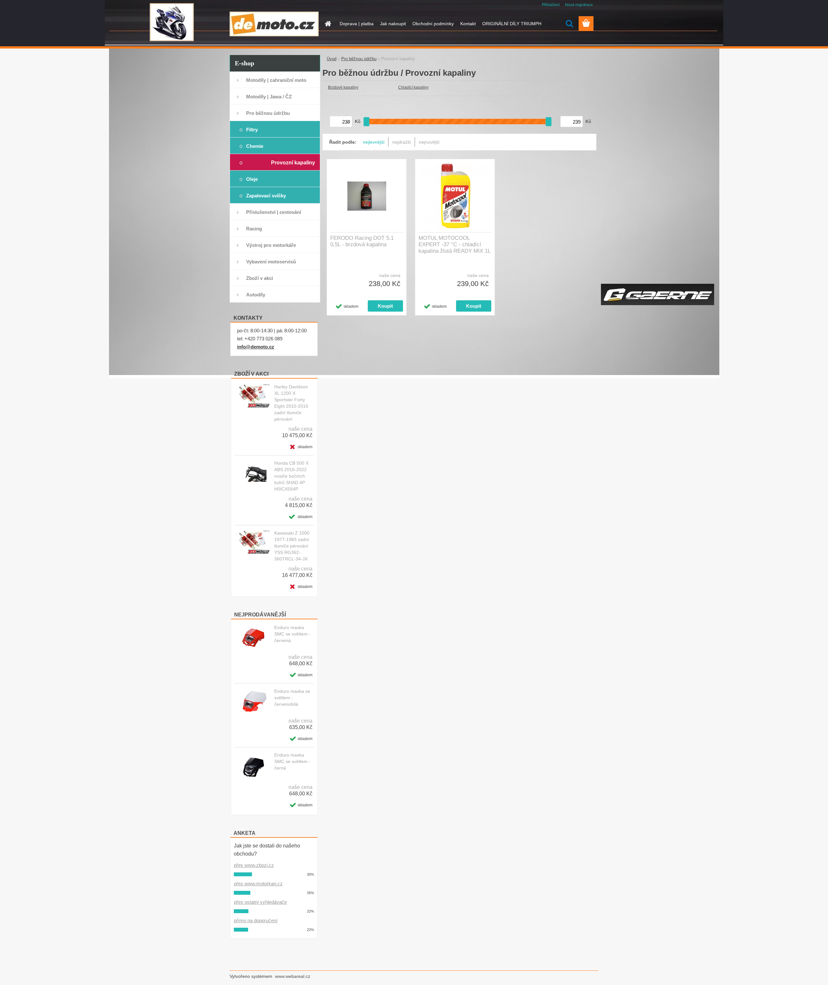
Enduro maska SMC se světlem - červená (292, 634)
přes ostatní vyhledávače (260, 902)
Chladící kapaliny (413, 87)
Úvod (331, 58)
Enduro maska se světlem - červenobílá (292, 698)
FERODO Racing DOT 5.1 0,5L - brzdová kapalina (362, 241)
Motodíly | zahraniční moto (276, 80)
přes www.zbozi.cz (254, 865)
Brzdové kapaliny (343, 87)
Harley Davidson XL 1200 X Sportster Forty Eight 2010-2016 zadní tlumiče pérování (291, 403)
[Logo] (274, 24)
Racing (254, 228)
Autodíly (255, 294)
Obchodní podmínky (433, 23)
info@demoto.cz (255, 346)
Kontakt (468, 23)
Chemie (254, 146)
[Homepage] (327, 23)
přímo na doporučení (256, 920)
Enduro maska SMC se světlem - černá (292, 761)
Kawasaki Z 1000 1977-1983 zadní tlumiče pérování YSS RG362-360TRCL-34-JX (292, 545)
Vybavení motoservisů (271, 261)
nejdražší (401, 142)
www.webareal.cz (292, 976)
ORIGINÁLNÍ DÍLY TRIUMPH (511, 23)
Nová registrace (579, 5)
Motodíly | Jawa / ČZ (269, 96)
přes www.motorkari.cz (258, 883)
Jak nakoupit (393, 23)
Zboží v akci (259, 278)
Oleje (252, 179)
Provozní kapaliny (293, 162)
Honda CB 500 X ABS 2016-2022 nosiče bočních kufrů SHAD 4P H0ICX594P (291, 476)
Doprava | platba (357, 23)
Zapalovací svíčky (266, 195)
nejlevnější (374, 142)
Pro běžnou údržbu (268, 113)
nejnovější (429, 142)
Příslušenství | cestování (273, 212)
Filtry (252, 129)
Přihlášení (551, 5)
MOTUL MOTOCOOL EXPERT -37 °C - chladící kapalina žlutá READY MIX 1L (455, 244)
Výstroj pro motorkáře (271, 245)
